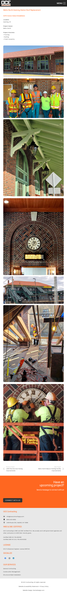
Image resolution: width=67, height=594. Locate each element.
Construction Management (11, 571)
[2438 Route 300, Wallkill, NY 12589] (5, 522)
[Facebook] (5, 558)
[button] (61, 3)
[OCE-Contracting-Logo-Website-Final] (6, 3)
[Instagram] (9, 558)
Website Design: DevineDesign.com (33, 590)
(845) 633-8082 (11, 519)
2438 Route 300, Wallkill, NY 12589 (17, 522)
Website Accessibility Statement (29, 586)
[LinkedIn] (13, 558)
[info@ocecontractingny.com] (5, 516)
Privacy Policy (44, 586)
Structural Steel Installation (12, 575)
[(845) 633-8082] (5, 519)
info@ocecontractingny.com (15, 516)
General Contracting (9, 568)
